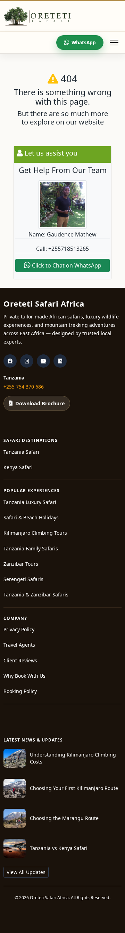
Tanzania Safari (21, 452)
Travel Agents (19, 644)
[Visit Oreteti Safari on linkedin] (60, 361)
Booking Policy (20, 691)
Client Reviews (20, 660)
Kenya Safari (18, 467)
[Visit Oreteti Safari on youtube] (43, 361)
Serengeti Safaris (23, 579)
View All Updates (26, 872)
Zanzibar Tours (20, 563)
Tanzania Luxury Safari (29, 502)
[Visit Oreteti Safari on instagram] (26, 361)
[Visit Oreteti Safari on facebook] (10, 361)
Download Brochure (40, 403)
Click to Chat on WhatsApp (66, 265)
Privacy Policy (18, 629)
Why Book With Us (24, 675)
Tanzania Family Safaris (30, 548)
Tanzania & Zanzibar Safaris (35, 594)
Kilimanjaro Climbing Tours (35, 532)
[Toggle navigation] (114, 42)
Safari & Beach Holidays (31, 517)
